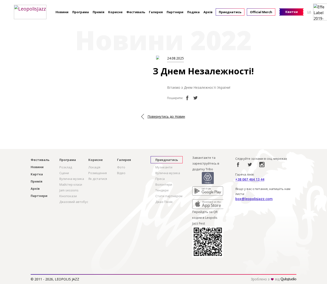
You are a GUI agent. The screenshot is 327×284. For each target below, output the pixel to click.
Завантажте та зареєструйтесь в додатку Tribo (205, 163)
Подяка (193, 12)
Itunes (196, 202)
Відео (121, 173)
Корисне (115, 12)
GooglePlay (200, 189)
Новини (62, 12)
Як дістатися (97, 179)
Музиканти (163, 167)
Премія (98, 12)
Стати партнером (168, 196)
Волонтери (163, 184)
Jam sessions (69, 190)
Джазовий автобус (73, 202)
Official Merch (261, 12)
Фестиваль (135, 12)
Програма (80, 12)
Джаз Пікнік (164, 202)
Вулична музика (71, 179)
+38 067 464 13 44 (249, 179)
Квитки (291, 12)
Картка (37, 174)
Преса (160, 179)
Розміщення (97, 173)
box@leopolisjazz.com (254, 198)
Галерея (156, 12)
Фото (121, 167)
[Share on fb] (187, 98)
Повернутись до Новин (166, 116)
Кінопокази (68, 196)
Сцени (64, 173)
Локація (94, 167)
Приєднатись (230, 12)
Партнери (175, 12)
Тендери (162, 190)
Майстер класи (70, 184)
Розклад (65, 167)
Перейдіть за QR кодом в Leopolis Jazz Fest (205, 217)
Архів (208, 12)
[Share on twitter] (195, 98)
